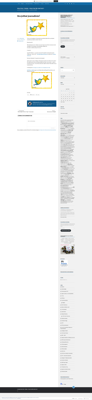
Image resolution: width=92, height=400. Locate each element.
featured (70, 140)
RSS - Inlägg (64, 384)
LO (64, 158)
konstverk (69, 152)
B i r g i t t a (23, 39)
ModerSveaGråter (63, 164)
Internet (64, 148)
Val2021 (71, 197)
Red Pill (67, 178)
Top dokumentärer (65, 300)
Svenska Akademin (67, 189)
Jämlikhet (69, 151)
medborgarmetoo (71, 159)
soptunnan (70, 187)
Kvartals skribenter (65, 360)
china (65, 130)
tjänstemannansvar (66, 194)
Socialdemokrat (64, 185)
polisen (65, 173)
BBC (67, 124)
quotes (62, 177)
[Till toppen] (73, 387)
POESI (72, 172)
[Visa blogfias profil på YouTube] (64, 280)
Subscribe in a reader (64, 113)
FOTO (70, 143)
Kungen (73, 155)
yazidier (72, 201)
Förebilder (71, 144)
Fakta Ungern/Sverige (29, 3)
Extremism (67, 138)
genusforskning (68, 145)
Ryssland (62, 180)
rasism (65, 177)
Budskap (63, 128)
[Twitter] (69, 4)
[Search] (74, 4)
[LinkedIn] (67, 4)
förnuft (74, 144)
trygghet (72, 194)
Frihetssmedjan (64, 348)
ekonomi (70, 135)
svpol (71, 190)
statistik (62, 188)
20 (65, 98)
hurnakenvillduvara (69, 147)
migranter (69, 160)
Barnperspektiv (70, 123)
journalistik (70, 150)
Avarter (64, 123)
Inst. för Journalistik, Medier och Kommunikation (66, 328)
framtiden (62, 144)
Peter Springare (67, 171)
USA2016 (70, 196)
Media (62, 160)
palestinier (68, 170)
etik (66, 137)
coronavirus (65, 131)
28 (67, 100)
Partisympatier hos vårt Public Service (67, 26)
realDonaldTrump (69, 177)
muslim (71, 165)
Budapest (72, 127)
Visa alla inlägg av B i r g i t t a (47, 104)
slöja (72, 183)
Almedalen (66, 122)
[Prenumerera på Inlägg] (61, 384)
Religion (63, 179)
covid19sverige (63, 132)
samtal (68, 181)
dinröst (63, 135)
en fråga (64, 137)
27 (65, 100)
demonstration (68, 133)
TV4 (62, 195)
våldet (69, 201)
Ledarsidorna (64, 311)
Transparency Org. (65, 366)
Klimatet (62, 152)
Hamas (65, 146)
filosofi (62, 142)
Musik (69, 165)
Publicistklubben (64, 346)
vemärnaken (66, 198)
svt (74, 190)
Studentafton (62, 189)
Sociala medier (69, 184)
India (74, 147)
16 (71, 96)
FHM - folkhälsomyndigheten (67, 141)
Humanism (62, 147)
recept (65, 178)
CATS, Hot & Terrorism (66, 316)
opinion (64, 170)
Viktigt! (63, 200)
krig (64, 153)
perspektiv (63, 171)
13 (65, 96)
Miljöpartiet (63, 161)
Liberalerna (63, 157)
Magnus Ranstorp (64, 313)
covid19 (71, 131)
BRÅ (68, 127)
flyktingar (66, 142)
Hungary (65, 147)
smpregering (66, 184)
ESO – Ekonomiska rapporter (66, 355)
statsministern (66, 188)
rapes (63, 177)
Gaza (63, 145)
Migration (71, 160)
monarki (66, 164)
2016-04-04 (22, 38)
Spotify (72, 187)
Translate (68, 57)
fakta (62, 140)
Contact (42, 3)
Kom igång (55, 1)
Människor (63, 167)
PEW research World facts (66, 339)
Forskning (67, 143)
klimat (73, 151)
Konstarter (66, 152)
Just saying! (66, 151)
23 (71, 98)
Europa (72, 137)
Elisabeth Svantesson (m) (68, 136)
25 (61, 100)
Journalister (64, 150)
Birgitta (22, 3)
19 (63, 98)
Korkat (71, 152)
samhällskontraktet (64, 181)
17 (73, 96)
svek (64, 189)
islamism (69, 148)
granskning (62, 146)
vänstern (69, 199)
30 (71, 100)
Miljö (74, 160)
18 (61, 98)
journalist (72, 149)
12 (63, 96)
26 (63, 100)
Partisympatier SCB (65, 291)
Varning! (62, 198)
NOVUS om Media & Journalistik (67, 353)
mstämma (62, 165)
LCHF (68, 156)
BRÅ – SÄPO (64, 335)
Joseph (70, 149)
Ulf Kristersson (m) (71, 195)
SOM (62, 322)
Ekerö (68, 135)
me (64, 159)
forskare (64, 143)
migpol (66, 160)
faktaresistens (65, 140)
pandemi (71, 170)
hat (70, 146)
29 (69, 100)
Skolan (62, 183)
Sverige (62, 190)
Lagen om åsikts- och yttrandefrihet (67, 293)
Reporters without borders (66, 369)
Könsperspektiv (65, 156)
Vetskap (72, 198)
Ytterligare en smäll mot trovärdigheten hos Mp (41, 67)
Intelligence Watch (65, 330)
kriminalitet (69, 153)
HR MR (73, 146)
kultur (65, 155)
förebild (69, 144)
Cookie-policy (19, 398)
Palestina (66, 170)
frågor (66, 144)
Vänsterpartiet (63, 201)
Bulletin (63, 286)
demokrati (63, 133)
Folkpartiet (62, 143)
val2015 (65, 197)
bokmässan (64, 127)
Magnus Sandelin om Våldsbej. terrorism (68, 337)
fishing (63, 142)
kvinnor (61, 156)
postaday (67, 174)
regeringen (70, 178)
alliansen (62, 122)
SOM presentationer (65, 325)
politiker (72, 173)
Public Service (36, 3)
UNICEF (66, 196)
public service (64, 176)
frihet (64, 144)
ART (61, 123)
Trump (70, 194)
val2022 (73, 197)
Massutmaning (62, 159)
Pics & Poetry (71, 171)
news (73, 166)
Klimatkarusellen (64, 371)
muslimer (73, 165)
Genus (65, 145)
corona (62, 131)
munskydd (64, 165)
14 (67, 96)
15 (69, 96)
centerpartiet (63, 130)
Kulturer (70, 155)
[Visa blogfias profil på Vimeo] (65, 280)
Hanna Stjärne (68, 146)
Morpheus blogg (64, 320)
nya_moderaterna (65, 168)
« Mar (61, 101)
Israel (65, 149)
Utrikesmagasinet (64, 344)
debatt (69, 132)
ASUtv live (63, 351)
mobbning (67, 161)
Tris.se (63, 295)
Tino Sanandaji (64, 309)
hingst (72, 146)
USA (67, 196)
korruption (62, 153)
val (71, 196)
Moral (69, 164)
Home (19, 3)
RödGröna (71, 180)
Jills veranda (67, 149)
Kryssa (70, 154)
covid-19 (68, 131)
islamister (62, 149)
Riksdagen (69, 179)
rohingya (72, 179)
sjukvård (67, 182)
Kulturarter (67, 155)
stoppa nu (71, 188)
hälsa (72, 147)
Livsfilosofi (62, 158)
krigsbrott (66, 153)
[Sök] (73, 70)
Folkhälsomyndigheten (71, 142)
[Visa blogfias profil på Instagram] (63, 280)
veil (63, 198)
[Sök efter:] (68, 70)
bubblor (70, 127)
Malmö (65, 158)
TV (61, 195)
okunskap (69, 169)
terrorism (65, 193)
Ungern (63, 196)
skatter (72, 182)
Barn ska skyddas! (64, 124)
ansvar (73, 122)
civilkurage (70, 130)
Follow (63, 46)
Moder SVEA (47, 3)
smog (63, 184)
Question (72, 176)
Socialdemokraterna (65, 187)
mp (71, 164)
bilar (73, 124)
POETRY (62, 173)
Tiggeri (62, 194)
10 (73, 94)
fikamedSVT (73, 141)
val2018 (67, 197)
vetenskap (69, 198)
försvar (61, 145)
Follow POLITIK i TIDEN (66, 230)
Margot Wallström (69, 158)
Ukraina (67, 195)
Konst (64, 152)
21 (67, 98)
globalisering (72, 145)
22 (69, 98)
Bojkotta (61, 127)
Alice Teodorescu (64, 304)
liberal (70, 156)
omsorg (62, 170)
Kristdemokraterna (65, 154)
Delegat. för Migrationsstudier (67, 357)
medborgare (67, 159)
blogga (71, 126)
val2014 (62, 197)
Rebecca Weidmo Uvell (65, 307)
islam (67, 148)
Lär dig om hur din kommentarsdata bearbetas (47, 129)
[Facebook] (65, 4)
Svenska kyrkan (72, 189)
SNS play (63, 298)
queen (70, 176)
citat (67, 130)
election (73, 135)
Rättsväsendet (66, 180)
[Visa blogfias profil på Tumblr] (66, 280)
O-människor (65, 169)
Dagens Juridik (64, 364)
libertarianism (70, 157)
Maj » (64, 101)
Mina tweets (63, 108)
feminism (62, 141)
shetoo (64, 182)
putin (68, 176)
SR (73, 187)
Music (67, 165)
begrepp (69, 124)
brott (66, 127)
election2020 (63, 136)
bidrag (72, 124)
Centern (72, 128)
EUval (64, 138)
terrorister (69, 193)
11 (61, 96)
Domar (66, 135)
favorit (68, 140)
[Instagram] (72, 4)
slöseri (61, 184)
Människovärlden (64, 318)
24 (73, 98)
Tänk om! (64, 195)
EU (68, 137)
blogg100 (66, 126)
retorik (66, 179)
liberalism (67, 157)
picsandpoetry (63, 172)
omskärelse (72, 169)
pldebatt (68, 172)
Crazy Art (66, 132)
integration (62, 148)
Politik (69, 173)
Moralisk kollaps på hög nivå (42, 54)
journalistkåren (62, 151)
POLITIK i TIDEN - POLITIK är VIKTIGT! (30, 8)
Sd (69, 181)
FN (67, 142)
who (70, 201)
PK (66, 172)
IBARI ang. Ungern (65, 362)
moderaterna (64, 163)
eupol (69, 137)
